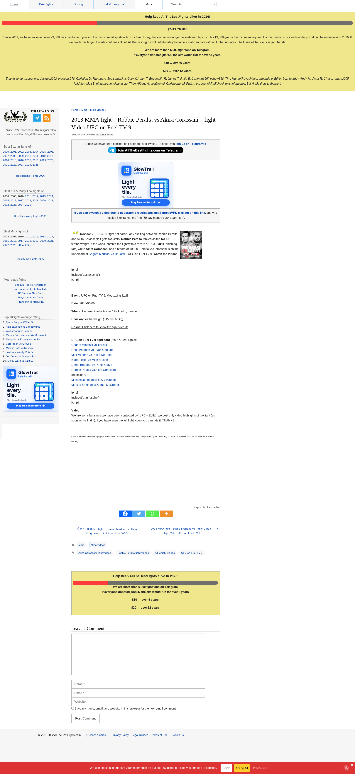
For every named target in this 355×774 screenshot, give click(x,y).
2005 (43, 151)
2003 (28, 151)
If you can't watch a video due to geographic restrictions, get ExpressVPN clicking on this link (139, 212)
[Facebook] (125, 514)
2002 (21, 151)
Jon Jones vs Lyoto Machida (30, 289)
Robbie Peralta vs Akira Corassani (93, 369)
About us (178, 734)
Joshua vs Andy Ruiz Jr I (20, 352)
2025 (35, 164)
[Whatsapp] (152, 514)
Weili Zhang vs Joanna (19, 330)
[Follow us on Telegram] (37, 120)
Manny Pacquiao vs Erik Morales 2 (26, 335)
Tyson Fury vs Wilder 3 (19, 322)
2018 (35, 160)
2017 (28, 160)
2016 (21, 160)
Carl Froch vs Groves (18, 343)
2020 (50, 160)
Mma (149, 4)
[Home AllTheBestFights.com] (15, 121)
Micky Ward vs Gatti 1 (20, 360)
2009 (21, 155)
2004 (35, 151)
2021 (6, 164)
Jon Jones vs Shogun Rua (21, 356)
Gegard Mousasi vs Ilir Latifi (107, 254)
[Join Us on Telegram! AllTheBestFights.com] (145, 152)
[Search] (215, 4)
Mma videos (97, 109)
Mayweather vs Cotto (30, 297)
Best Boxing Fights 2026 (30, 175)
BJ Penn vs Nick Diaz (30, 293)
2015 (13, 160)
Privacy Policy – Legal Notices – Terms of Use (139, 734)
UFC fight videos (165, 552)
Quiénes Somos (96, 734)
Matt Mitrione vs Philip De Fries (91, 354)
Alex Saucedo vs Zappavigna (23, 326)
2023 (21, 164)
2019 (43, 160)
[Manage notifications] (346, 768)
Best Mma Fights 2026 (30, 258)
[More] (166, 514)
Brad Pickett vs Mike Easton (89, 359)
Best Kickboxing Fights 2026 (30, 216)
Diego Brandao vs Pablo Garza (91, 364)
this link (194, 436)
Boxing (78, 4)
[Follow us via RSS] (47, 120)
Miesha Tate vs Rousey (19, 347)
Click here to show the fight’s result (99, 327)
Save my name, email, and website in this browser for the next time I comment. (125, 708)
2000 (6, 151)
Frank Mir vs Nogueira (31, 301)
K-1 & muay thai (114, 4)
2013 (50, 155)
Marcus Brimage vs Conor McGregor (95, 384)
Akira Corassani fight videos (94, 552)
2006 (50, 151)
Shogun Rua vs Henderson (30, 284)
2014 (6, 160)
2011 (35, 155)
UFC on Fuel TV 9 (191, 552)
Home (14, 4)
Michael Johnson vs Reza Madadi (93, 379)
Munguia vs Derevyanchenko (23, 339)
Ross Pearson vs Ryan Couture (92, 349)
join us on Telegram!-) (191, 143)
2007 (6, 155)
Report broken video (206, 507)
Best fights (46, 4)
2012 (43, 155)
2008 (13, 155)
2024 (28, 164)
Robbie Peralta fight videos (133, 552)
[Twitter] (138, 514)
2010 (28, 155)
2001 (13, 151)
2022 (13, 164)
